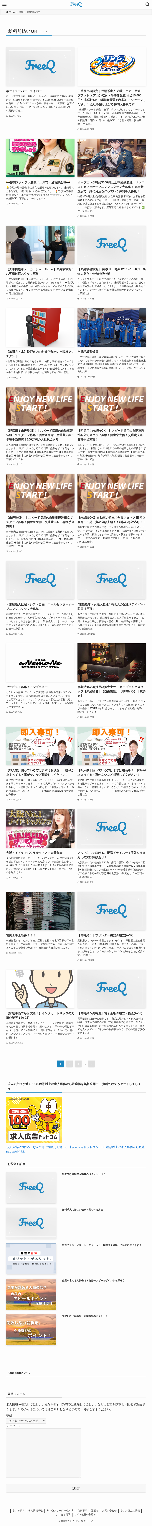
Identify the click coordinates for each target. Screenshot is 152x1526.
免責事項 (82, 1510)
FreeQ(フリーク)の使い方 (60, 1510)
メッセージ (13, 1426)
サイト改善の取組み (85, 1514)
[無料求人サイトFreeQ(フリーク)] (76, 4)
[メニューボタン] (4, 4)
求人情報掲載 (35, 1510)
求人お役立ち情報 (130, 1510)
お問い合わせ (109, 1510)
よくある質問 (63, 1514)
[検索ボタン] (147, 4)
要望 (9, 1415)
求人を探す (18, 1510)
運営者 (94, 1510)
